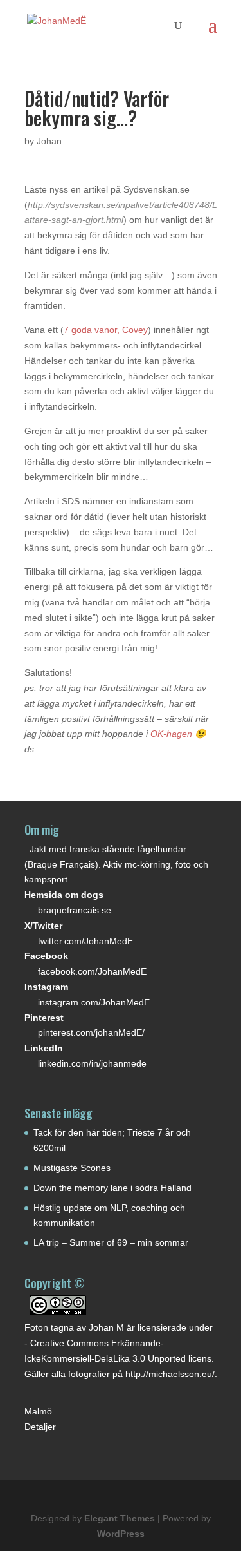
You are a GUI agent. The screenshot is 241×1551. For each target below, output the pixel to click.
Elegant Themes (119, 1518)
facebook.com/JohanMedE (92, 971)
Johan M (106, 1327)
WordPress (121, 1533)
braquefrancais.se (74, 910)
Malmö (38, 1411)
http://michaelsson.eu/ (170, 1374)
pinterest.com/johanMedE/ (91, 1032)
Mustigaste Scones (72, 1168)
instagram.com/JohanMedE (94, 1002)
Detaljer (40, 1427)
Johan (49, 141)
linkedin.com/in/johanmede (92, 1063)
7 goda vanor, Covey (106, 330)
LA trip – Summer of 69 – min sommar (110, 1242)
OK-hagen (171, 733)
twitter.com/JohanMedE (85, 941)
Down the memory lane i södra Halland (112, 1188)
